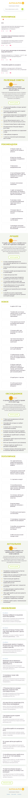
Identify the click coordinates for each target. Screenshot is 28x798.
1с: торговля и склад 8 (16, 479)
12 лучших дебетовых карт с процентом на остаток (14, 585)
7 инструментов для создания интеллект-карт (11, 716)
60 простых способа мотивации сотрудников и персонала (17, 159)
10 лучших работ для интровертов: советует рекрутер (16, 332)
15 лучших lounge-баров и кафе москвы (14, 124)
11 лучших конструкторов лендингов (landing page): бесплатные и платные (13, 278)
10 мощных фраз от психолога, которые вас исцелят (16, 211)
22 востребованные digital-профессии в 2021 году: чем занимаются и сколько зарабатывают (18, 175)
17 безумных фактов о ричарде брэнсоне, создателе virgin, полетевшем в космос (12, 689)
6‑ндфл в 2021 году (15, 306)
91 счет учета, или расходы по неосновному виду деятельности (13, 51)
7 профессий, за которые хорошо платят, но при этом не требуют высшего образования (18, 314)
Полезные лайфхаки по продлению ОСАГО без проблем (13, 615)
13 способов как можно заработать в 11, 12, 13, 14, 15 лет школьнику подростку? (13, 756)
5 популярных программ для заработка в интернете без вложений (17, 227)
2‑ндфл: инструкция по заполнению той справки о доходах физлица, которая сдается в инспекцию (17, 192)
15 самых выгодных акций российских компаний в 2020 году (13, 589)
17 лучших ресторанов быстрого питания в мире (14, 289)
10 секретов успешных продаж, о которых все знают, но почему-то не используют (13, 770)
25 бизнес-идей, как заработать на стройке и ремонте (17, 150)
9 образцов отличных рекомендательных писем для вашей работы (14, 88)
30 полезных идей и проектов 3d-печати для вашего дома (14, 439)
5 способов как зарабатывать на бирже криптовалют (14, 435)
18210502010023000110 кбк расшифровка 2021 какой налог (17, 340)
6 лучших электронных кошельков (16, 183)
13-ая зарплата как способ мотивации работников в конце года (17, 323)
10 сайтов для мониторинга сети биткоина (17, 512)
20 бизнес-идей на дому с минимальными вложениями (14, 601)
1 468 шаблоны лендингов (10, 134)
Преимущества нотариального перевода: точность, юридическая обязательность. (12, 662)
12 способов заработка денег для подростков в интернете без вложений (14, 282)
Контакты (19, 794)
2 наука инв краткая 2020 (10, 274)
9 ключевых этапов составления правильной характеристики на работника (17, 202)
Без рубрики (5, 612)
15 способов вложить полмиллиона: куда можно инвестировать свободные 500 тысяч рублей (17, 487)
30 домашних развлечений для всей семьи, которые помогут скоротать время (17, 472)
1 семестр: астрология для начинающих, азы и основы (14, 137)
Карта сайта (13, 794)
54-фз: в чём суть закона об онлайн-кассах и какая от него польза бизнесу (15, 575)
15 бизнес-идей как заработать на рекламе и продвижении (12, 445)
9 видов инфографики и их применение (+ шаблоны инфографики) (14, 552)
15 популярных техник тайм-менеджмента (11, 675)
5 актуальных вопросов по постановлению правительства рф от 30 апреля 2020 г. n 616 (14, 116)
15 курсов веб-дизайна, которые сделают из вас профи (14, 107)
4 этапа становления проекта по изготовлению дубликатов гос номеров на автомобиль (15, 263)
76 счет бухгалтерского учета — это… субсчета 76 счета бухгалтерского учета (14, 121)
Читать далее (14, 102)
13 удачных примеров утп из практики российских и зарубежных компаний (13, 597)
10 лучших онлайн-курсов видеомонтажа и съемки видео (14, 271)
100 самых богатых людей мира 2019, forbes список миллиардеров (13, 703)
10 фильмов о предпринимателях (15, 166)
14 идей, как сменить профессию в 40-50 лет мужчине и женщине (14, 243)
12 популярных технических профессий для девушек (18, 519)
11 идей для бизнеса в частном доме (16, 219)
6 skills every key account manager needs (16, 535)
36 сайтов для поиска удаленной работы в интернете (16, 384)
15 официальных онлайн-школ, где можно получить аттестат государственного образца (17, 357)
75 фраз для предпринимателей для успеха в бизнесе (13, 419)
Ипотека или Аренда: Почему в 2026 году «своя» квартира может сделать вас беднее (13, 631)
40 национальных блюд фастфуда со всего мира (13, 127)
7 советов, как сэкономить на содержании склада (14, 131)
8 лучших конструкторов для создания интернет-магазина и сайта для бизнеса (14, 431)
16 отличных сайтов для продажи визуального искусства (16, 496)
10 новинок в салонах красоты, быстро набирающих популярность (13, 571)
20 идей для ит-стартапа (17, 377)
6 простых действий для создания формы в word (14, 267)
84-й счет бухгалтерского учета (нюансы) (14, 442)
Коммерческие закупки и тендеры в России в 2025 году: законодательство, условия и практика (14, 645)
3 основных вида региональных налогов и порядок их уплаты (13, 36)
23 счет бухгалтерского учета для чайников (16, 348)
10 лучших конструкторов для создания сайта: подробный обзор (14, 111)
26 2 (2, 23)
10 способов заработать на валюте (11, 64)
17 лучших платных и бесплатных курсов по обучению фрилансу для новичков (14, 449)
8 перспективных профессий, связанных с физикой (16, 505)
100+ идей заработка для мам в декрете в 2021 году (14, 593)
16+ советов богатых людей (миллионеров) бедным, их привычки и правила (16, 463)
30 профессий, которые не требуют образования (13, 423)
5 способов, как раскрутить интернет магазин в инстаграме (17, 528)
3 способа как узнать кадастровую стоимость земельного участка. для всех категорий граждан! (14, 294)
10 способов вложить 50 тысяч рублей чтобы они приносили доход (13, 285)
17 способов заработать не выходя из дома (13, 729)
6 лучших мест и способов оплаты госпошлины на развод (12, 427)
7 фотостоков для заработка (11, 578)
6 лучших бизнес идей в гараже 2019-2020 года (14, 401)
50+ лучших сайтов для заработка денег (12, 742)
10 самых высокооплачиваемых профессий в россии (12, 582)
